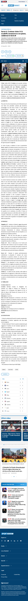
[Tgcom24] (4, 1)
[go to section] (25, 418)
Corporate (3, 574)
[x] (11, 541)
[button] (14, 5)
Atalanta (8, 398)
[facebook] (2, 541)
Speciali (3, 560)
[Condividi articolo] (2, 51)
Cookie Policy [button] (17, 574)
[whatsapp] (8, 541)
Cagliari (8, 401)
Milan (7, 395)
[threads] (17, 541)
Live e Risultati (5, 551)
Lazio (7, 407)
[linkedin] (14, 541)
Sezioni (3, 556)
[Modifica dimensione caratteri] (9, 51)
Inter (7, 385)
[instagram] (5, 541)
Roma (7, 382)
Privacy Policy (4, 577)
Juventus (8, 404)
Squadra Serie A (5, 565)
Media (2, 546)
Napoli (7, 391)
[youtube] (21, 541)
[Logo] (14, 5)
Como (7, 411)
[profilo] (26, 5)
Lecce (7, 388)
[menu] (2, 5)
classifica (5, 374)
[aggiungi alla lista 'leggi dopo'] (6, 51)
